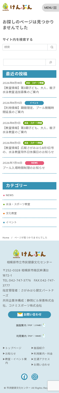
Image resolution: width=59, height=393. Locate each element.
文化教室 (11, 213)
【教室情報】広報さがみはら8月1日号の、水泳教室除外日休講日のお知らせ (28, 150)
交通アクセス (42, 359)
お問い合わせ (42, 365)
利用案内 (29, 336)
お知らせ (10, 354)
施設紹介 (39, 348)
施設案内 (29, 325)
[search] (51, 47)
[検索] (51, 62)
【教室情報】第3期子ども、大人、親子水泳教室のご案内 (29, 130)
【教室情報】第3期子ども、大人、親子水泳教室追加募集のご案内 (29, 90)
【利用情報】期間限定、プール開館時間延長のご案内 (28, 110)
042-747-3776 (20, 280)
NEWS (9, 195)
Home (6, 237)
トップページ (13, 348)
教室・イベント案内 (16, 361)
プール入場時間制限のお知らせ (24, 168)
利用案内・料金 (43, 354)
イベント (11, 222)
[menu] (50, 8)
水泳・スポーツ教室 (18, 204)
